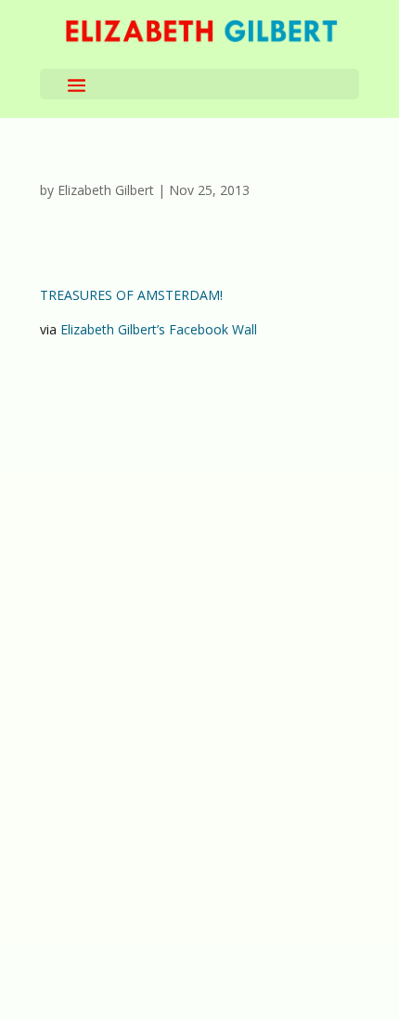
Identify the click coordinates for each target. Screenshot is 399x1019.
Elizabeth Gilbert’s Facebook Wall (158, 329)
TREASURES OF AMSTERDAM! (131, 295)
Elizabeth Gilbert (106, 190)
